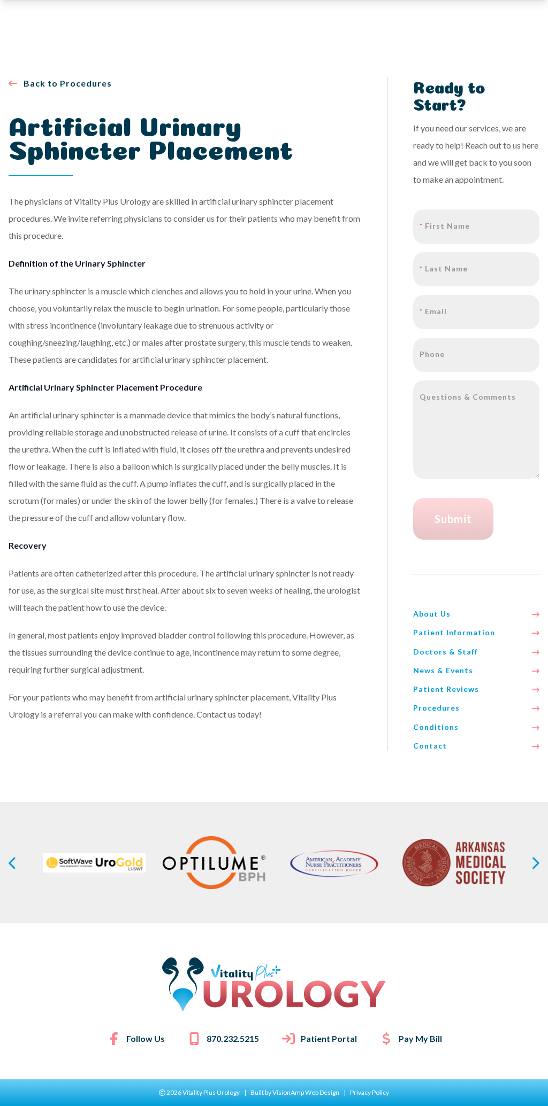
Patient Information (454, 632)
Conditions (436, 726)
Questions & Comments (468, 396)
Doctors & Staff (445, 651)
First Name (445, 225)
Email (433, 311)
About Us (432, 613)
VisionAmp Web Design (305, 1092)
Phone (432, 354)
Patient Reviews (446, 689)
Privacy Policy (369, 1092)
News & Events (443, 670)
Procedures (436, 707)
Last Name (444, 268)
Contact (430, 745)
